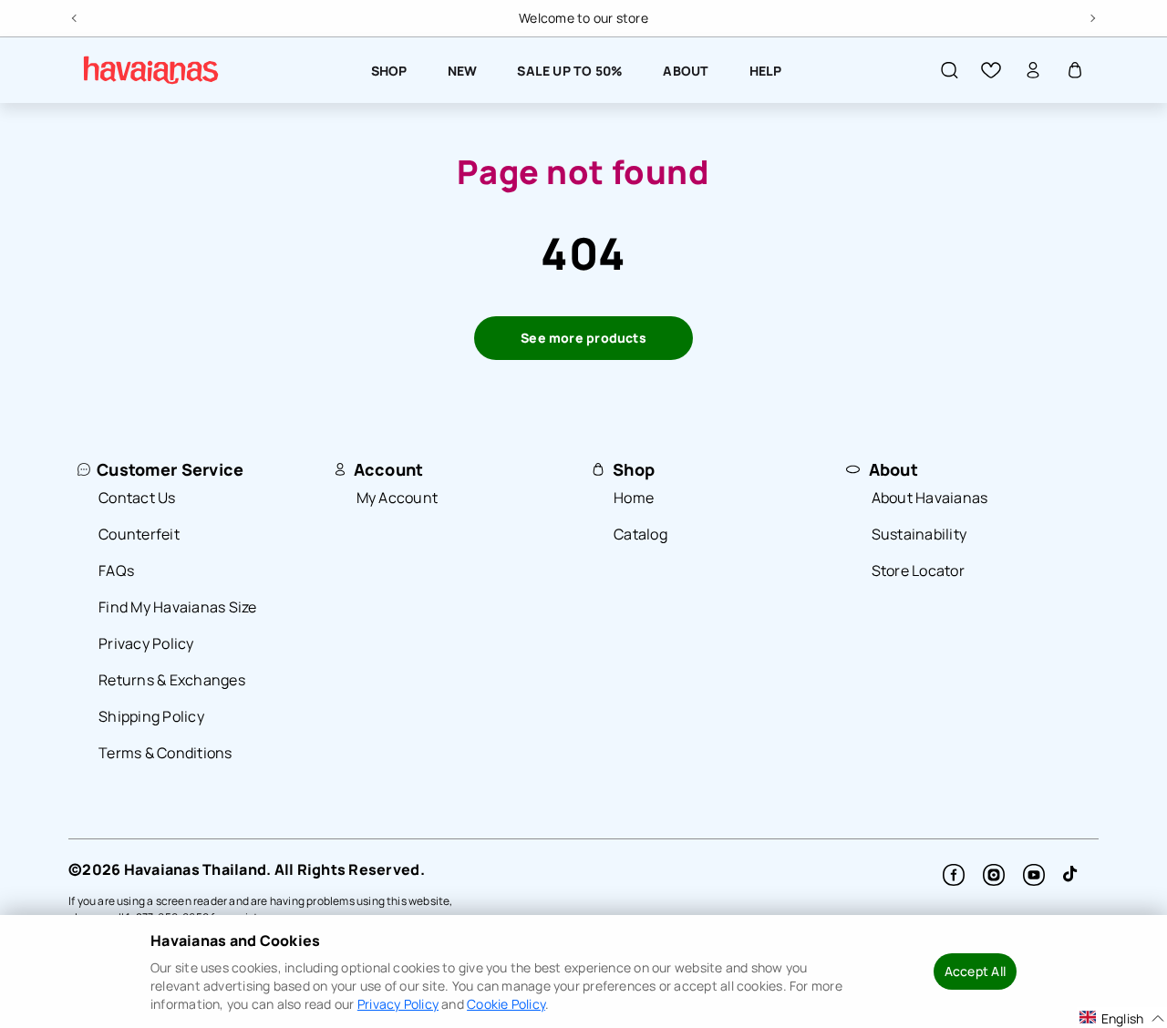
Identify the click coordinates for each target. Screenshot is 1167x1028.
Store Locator (918, 570)
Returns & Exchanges (171, 680)
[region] (583, 18)
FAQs (116, 570)
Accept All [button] (975, 971)
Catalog (640, 534)
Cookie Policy (506, 1004)
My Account (397, 498)
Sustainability (919, 534)
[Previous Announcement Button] (75, 15)
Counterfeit (139, 534)
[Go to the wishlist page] (991, 70)
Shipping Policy (151, 716)
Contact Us (137, 498)
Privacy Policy (146, 643)
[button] (949, 70)
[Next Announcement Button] (1091, 15)
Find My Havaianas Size (177, 607)
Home (634, 498)
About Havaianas (930, 498)
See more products (583, 337)
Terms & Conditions (165, 753)
